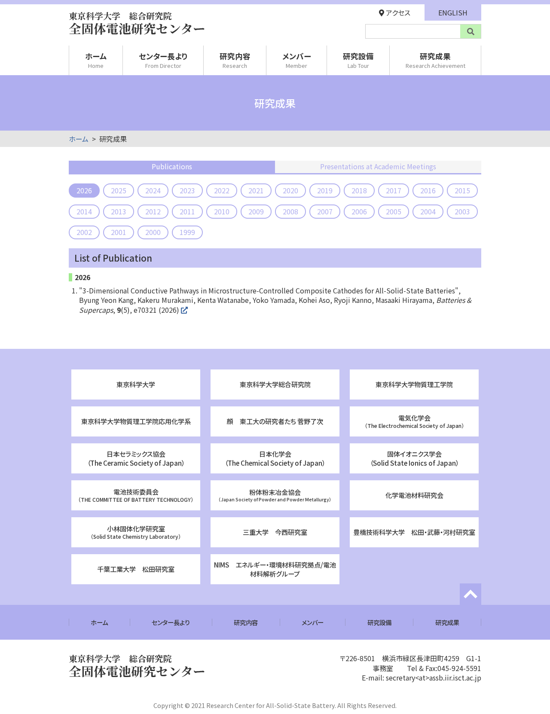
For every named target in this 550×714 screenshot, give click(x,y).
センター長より (163, 60)
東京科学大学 (135, 384)
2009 (256, 211)
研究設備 (358, 60)
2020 (290, 190)
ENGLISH (453, 12)
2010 (221, 211)
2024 (153, 190)
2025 (118, 190)
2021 (256, 190)
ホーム (96, 60)
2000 (153, 232)
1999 (187, 232)
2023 (187, 190)
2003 (462, 211)
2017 (393, 190)
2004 (428, 211)
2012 (153, 211)
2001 (118, 232)
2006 (359, 211)
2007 (325, 211)
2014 (84, 211)
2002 (84, 232)
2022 (221, 190)
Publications (172, 166)
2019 (325, 190)
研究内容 (235, 60)
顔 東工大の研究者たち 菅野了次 (275, 421)
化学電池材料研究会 (414, 495)
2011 (187, 211)
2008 (290, 211)
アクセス (397, 12)
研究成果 (435, 60)
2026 (84, 190)
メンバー (296, 60)
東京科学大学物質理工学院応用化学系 (136, 421)
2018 (359, 190)
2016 (428, 190)
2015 (462, 190)
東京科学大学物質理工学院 (414, 384)
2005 (393, 211)
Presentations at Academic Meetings (378, 166)
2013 (118, 211)
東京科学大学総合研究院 (275, 384)
